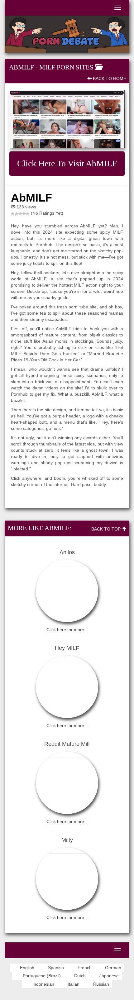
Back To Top (106, 528)
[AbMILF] (67, 119)
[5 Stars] (28, 214)
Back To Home (109, 78)
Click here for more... (67, 629)
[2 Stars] (16, 214)
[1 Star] (13, 214)
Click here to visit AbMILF (67, 163)
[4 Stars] (24, 214)
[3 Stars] (20, 214)
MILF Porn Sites (66, 67)
